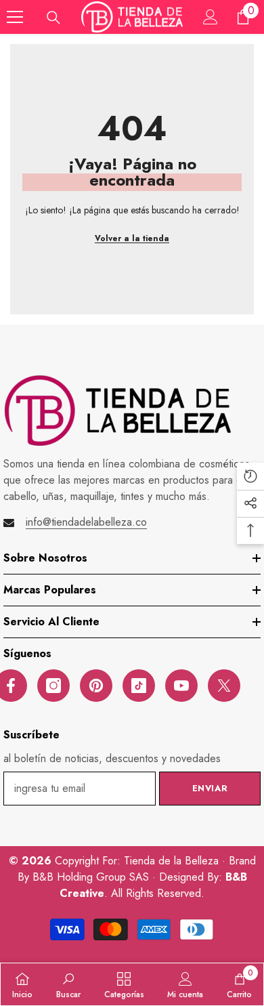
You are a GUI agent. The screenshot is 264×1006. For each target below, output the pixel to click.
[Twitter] (224, 685)
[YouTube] (181, 685)
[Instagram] (53, 685)
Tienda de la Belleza (173, 860)
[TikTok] (139, 685)
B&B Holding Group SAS (92, 877)
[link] (68, 984)
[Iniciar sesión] (210, 16)
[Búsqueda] (53, 17)
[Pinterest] (96, 685)
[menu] (15, 17)
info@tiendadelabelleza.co (86, 522)
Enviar (210, 788)
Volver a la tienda (132, 238)
